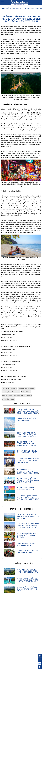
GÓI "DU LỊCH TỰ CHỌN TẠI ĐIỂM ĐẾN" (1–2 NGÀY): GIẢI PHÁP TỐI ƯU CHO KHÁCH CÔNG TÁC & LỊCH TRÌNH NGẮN (28, 435)
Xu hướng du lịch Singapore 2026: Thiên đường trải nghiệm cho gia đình (28, 472)
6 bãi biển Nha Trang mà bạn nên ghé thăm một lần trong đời (28, 516)
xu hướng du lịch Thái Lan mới (10, 392)
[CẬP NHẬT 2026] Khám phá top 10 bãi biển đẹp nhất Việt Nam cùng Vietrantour (28, 497)
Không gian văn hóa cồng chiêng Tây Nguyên (27, 551)
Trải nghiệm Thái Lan (8, 399)
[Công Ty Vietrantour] (19, 2)
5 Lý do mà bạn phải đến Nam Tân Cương (26, 419)
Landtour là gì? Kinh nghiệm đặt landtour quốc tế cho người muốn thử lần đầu (28, 412)
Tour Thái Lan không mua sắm (23, 395)
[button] (2, 2)
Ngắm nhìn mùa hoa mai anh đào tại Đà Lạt (26, 544)
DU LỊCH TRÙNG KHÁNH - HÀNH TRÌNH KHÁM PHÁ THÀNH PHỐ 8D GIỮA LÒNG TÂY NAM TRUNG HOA (28, 444)
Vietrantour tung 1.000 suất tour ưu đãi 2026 (26, 488)
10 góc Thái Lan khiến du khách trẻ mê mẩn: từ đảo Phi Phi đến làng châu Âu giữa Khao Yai (27, 581)
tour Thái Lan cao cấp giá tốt (26, 388)
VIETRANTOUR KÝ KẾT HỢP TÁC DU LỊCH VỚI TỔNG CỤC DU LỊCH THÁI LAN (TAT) (28, 480)
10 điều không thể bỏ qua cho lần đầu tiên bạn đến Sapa (27, 589)
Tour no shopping (7, 395)
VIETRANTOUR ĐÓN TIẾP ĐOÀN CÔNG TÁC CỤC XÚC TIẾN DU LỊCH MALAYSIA (28, 460)
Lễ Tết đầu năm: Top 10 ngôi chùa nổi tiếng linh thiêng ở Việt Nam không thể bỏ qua (28, 526)
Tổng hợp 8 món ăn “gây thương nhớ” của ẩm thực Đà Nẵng (27, 535)
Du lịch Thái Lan (26, 392)
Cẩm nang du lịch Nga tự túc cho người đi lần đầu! (27, 452)
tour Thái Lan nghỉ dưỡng (9, 388)
